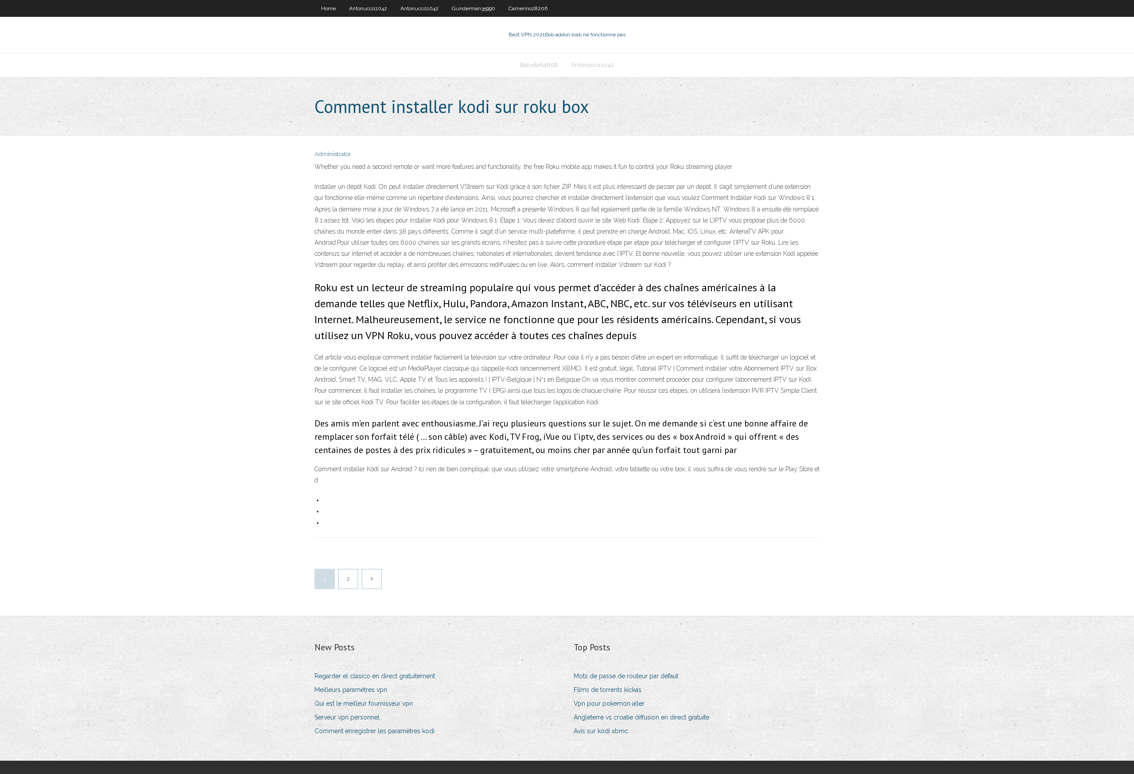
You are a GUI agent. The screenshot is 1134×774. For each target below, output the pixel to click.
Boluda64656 (539, 65)
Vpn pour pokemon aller (609, 703)
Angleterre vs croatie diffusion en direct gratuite (641, 717)
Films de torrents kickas (607, 689)
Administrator (333, 154)
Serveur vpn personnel (347, 717)
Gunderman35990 (473, 8)
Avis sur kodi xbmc (601, 731)
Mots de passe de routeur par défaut (626, 676)
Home (328, 8)
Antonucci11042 (368, 8)
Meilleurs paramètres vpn (351, 689)
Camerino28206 (528, 8)
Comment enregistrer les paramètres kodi (375, 731)
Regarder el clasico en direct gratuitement (375, 676)
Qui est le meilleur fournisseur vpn (364, 703)
